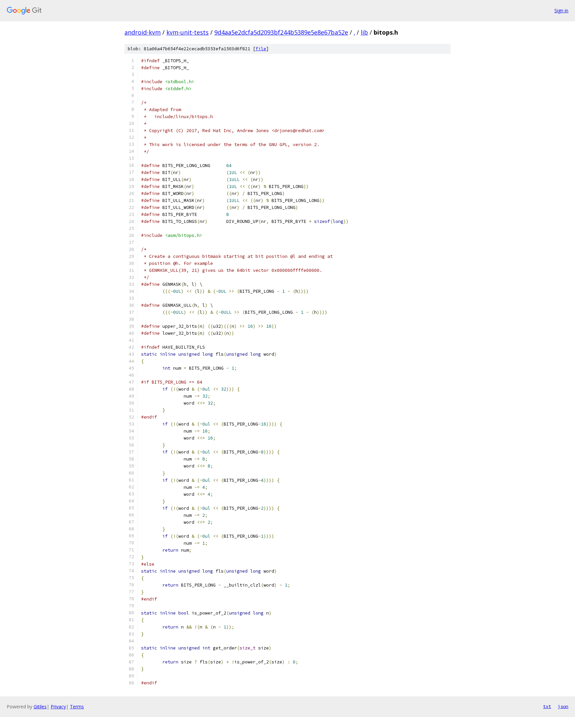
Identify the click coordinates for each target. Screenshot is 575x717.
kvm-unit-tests (187, 32)
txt (547, 706)
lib (364, 32)
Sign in (561, 10)
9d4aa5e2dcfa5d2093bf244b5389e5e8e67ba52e (281, 32)
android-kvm (142, 32)
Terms (77, 706)
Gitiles (40, 706)
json (563, 706)
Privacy (58, 706)
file (261, 49)
